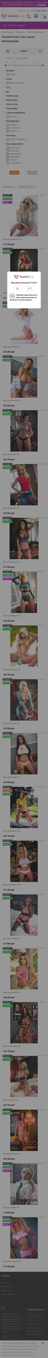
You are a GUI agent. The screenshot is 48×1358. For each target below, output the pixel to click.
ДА (17, 288)
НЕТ (30, 288)
